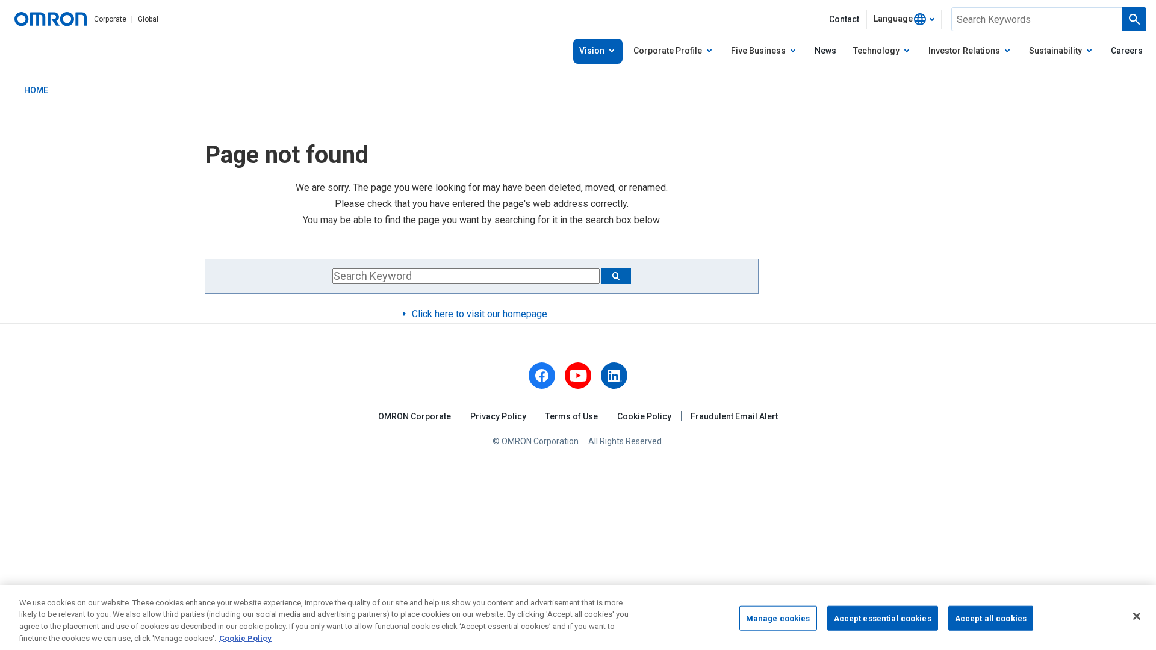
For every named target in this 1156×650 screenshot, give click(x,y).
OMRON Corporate (414, 416)
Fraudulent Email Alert (734, 416)
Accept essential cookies (882, 618)
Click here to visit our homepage (479, 314)
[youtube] (578, 375)
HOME (36, 90)
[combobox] (904, 19)
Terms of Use (571, 416)
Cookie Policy (644, 416)
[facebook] (542, 375)
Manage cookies (778, 618)
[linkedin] (614, 375)
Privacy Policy (498, 416)
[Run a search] (1134, 19)
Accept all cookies (991, 618)
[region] (578, 617)
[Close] (1136, 616)
